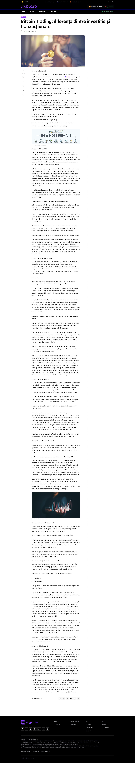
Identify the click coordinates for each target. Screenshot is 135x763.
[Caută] (112, 2)
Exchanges (42, 12)
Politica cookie (36, 751)
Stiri (87, 721)
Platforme (73, 725)
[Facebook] (22, 729)
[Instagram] (34, 729)
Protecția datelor (45, 751)
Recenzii (88, 731)
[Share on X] (23, 77)
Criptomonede (74, 721)
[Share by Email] (23, 90)
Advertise (106, 727)
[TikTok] (39, 729)
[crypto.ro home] (29, 6)
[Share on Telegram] (23, 86)
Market (32, 12)
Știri (23, 12)
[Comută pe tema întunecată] (108, 2)
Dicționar (57, 725)
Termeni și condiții (25, 751)
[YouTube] (30, 729)
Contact (103, 725)
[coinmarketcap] (47, 729)
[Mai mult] (23, 99)
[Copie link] (23, 94)
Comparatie (89, 728)
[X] (26, 729)
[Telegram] (43, 729)
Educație (53, 12)
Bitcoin (67, 77)
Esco (24, 31)
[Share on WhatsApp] (23, 81)
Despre (103, 721)
